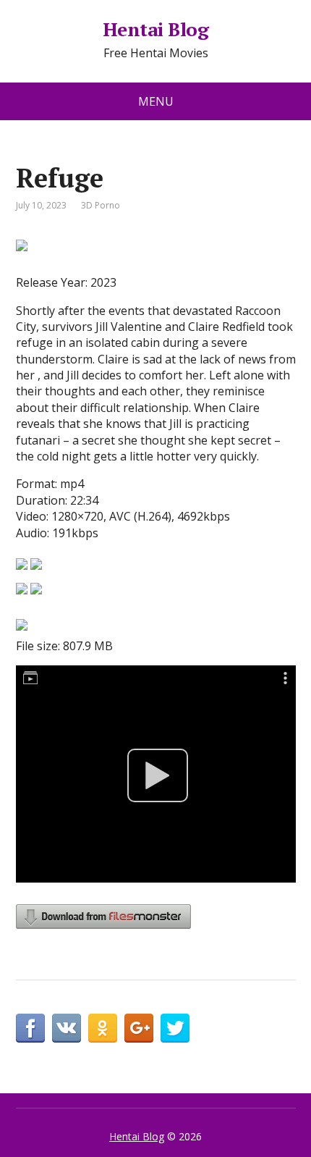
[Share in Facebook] (30, 1028)
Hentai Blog (155, 30)
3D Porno (100, 205)
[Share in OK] (102, 1028)
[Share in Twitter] (175, 1028)
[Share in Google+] (138, 1028)
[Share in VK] (66, 1028)
